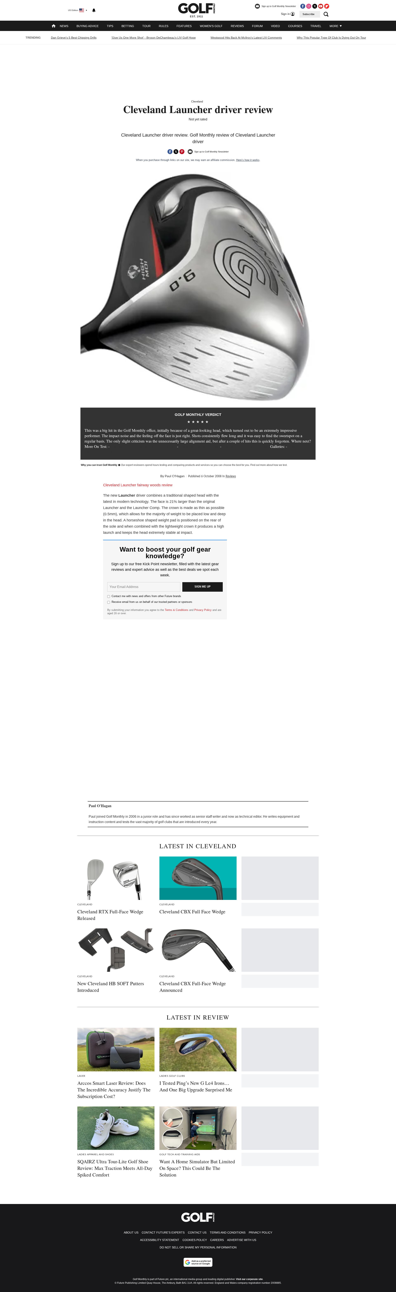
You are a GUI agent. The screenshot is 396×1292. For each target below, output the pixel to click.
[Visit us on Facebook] (302, 6)
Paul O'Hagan (175, 476)
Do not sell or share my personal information (198, 1247)
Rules (163, 26)
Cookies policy (195, 1240)
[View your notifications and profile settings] (94, 10)
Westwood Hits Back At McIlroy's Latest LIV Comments (246, 37)
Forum (257, 26)
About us (131, 1232)
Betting (127, 26)
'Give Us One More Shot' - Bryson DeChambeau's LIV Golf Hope (153, 37)
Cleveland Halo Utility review (245, 446)
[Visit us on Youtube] (320, 6)
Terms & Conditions (176, 609)
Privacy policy (260, 1232)
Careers (217, 1240)
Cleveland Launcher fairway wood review (143, 446)
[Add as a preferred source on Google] (198, 1262)
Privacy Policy (203, 609)
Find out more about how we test (268, 465)
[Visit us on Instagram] (308, 6)
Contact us (197, 1232)
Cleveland (197, 101)
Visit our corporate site (249, 1279)
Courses (295, 26)
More (334, 26)
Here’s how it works (247, 160)
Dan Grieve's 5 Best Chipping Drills (74, 37)
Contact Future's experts (163, 1232)
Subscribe (309, 14)
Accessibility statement (159, 1240)
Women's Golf (211, 26)
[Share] (169, 151)
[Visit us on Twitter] (314, 6)
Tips (110, 26)
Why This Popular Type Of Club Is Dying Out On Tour (331, 37)
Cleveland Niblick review (199, 446)
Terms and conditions (227, 1232)
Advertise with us (241, 1240)
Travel (315, 26)
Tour (146, 26)
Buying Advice (88, 26)
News (64, 26)
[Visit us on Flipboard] (326, 6)
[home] (54, 26)
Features (184, 26)
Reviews (237, 26)
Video (275, 26)
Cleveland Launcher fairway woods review (138, 485)
